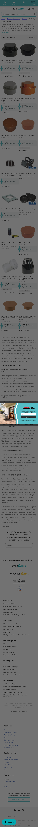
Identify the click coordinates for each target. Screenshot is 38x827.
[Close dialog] (37, 403)
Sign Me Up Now (28, 417)
